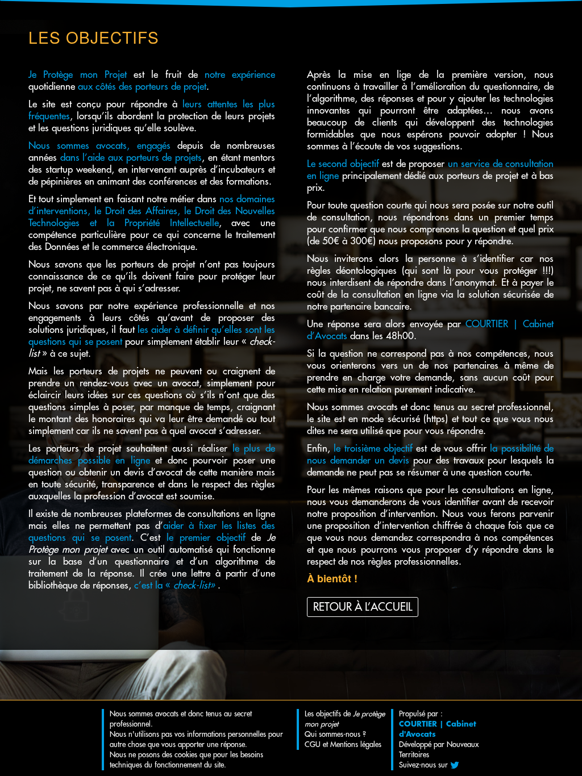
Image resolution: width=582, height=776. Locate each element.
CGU (313, 744)
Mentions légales (355, 744)
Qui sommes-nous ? (335, 734)
